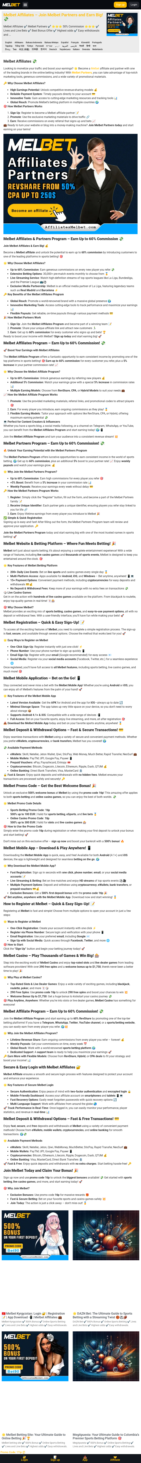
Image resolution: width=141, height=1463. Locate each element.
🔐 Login (24, 1458)
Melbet (95, 68)
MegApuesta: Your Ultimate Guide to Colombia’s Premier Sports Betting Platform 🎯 (106, 1436)
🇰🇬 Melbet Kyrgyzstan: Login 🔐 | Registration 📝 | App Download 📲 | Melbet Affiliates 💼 (33, 1315)
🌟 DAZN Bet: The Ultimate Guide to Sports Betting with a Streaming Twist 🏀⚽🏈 (102, 1315)
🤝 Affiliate (115, 1458)
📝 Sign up (55, 1458)
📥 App (85, 1458)
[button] (25, 5)
